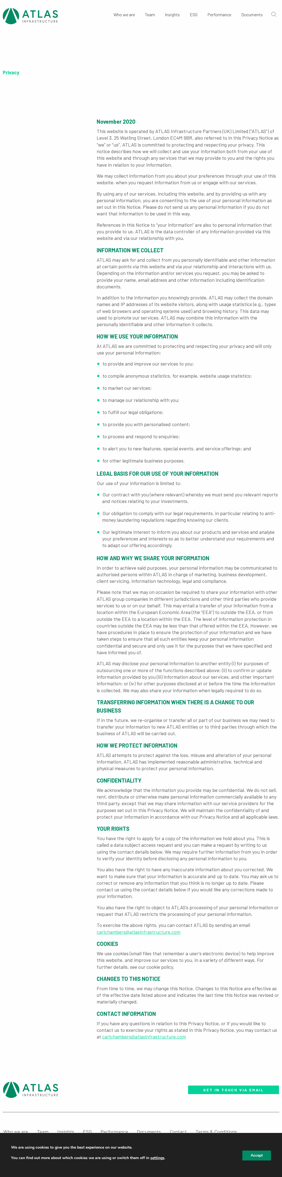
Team (150, 14)
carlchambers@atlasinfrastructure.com (138, 932)
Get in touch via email (233, 1089)
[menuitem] (124, 14)
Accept (257, 1155)
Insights (172, 14)
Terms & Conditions (216, 1132)
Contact (178, 1132)
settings (157, 1158)
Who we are (124, 14)
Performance (219, 14)
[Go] (273, 14)
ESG (193, 14)
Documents (252, 14)
